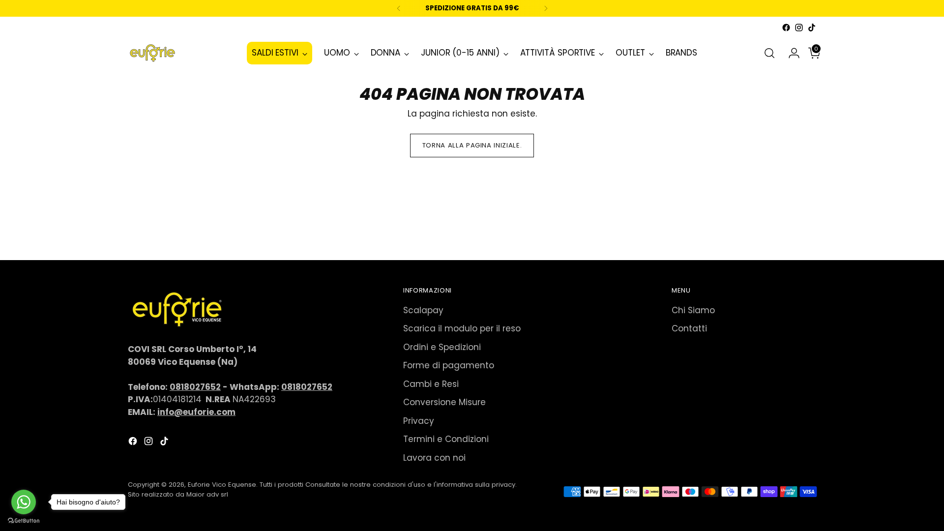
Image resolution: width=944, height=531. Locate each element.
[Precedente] (399, 8)
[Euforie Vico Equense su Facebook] (786, 27)
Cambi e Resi (431, 384)
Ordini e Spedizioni (442, 347)
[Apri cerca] (769, 53)
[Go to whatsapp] (23, 502)
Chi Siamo (693, 310)
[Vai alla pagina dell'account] (790, 53)
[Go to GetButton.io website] (23, 521)
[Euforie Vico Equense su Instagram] (799, 27)
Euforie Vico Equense (222, 484)
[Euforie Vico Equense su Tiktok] (811, 27)
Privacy (418, 421)
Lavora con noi (434, 458)
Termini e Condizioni (446, 439)
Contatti (689, 328)
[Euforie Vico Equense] (152, 53)
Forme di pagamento (448, 365)
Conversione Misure (444, 402)
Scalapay (423, 310)
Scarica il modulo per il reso (462, 328)
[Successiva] (546, 8)
